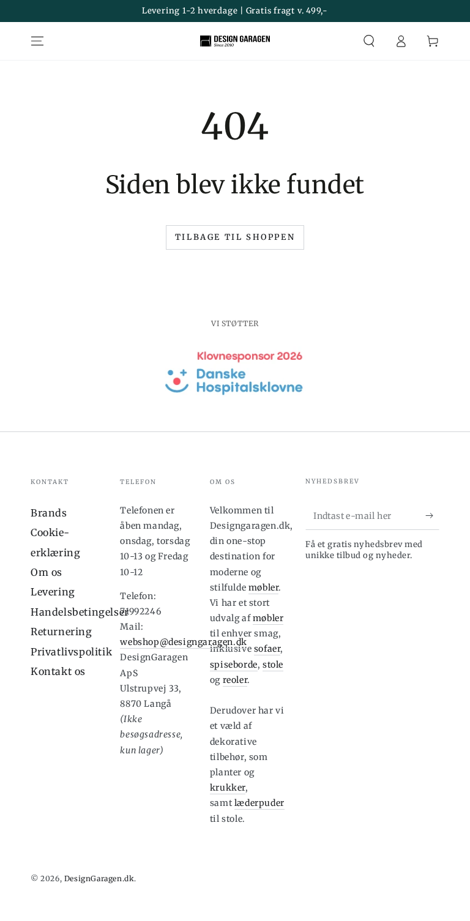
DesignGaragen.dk (99, 878)
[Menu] (37, 41)
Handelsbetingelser (80, 612)
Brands (49, 513)
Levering (53, 592)
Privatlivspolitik (71, 652)
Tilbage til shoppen (235, 237)
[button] (369, 41)
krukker (227, 787)
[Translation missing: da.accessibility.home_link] (235, 41)
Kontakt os (58, 671)
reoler (235, 679)
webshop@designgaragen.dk (183, 641)
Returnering (61, 631)
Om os (46, 572)
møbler (263, 587)
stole (273, 664)
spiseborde (234, 664)
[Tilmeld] (432, 515)
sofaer (267, 648)
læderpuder (259, 802)
